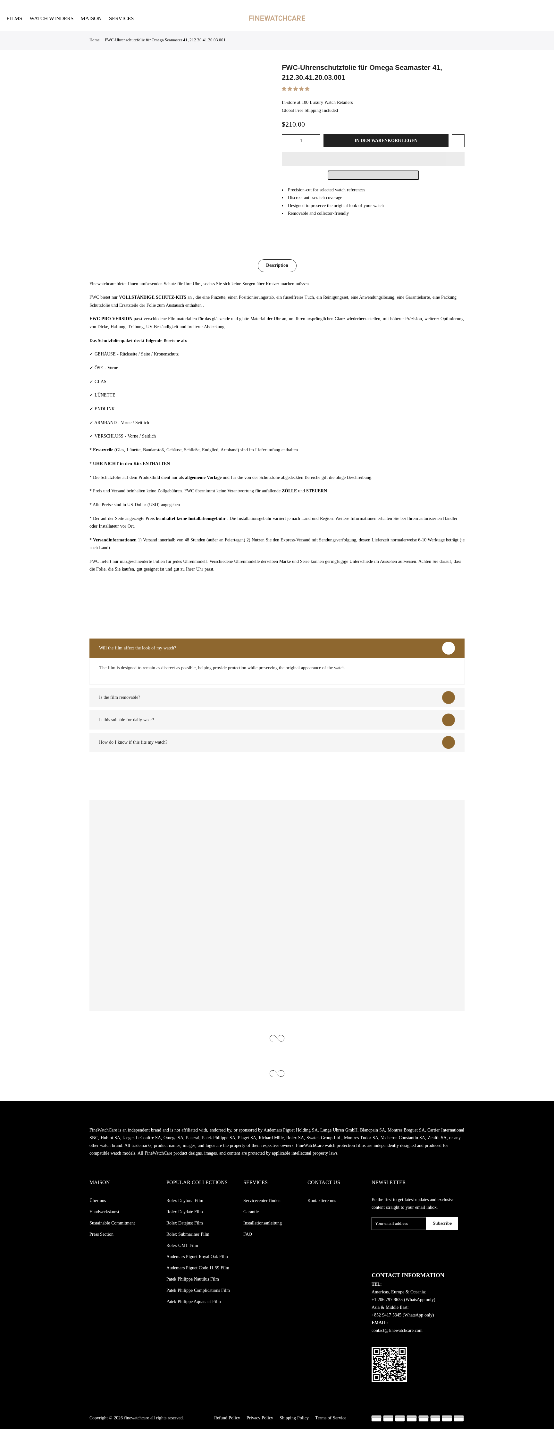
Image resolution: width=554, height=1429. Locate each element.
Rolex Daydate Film (184, 1211)
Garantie (251, 1211)
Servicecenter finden (262, 1200)
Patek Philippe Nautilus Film (192, 1279)
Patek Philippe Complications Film (198, 1290)
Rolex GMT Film (182, 1245)
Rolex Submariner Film (187, 1234)
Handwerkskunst (104, 1211)
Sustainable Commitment (112, 1223)
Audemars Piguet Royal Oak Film (197, 1256)
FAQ (247, 1234)
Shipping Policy (294, 1418)
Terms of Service (330, 1418)
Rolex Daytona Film (184, 1200)
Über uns (97, 1200)
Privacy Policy (260, 1418)
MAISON (91, 18)
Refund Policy (227, 1418)
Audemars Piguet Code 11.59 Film (197, 1268)
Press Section (101, 1234)
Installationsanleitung (262, 1223)
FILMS (14, 18)
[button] (296, 89)
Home (94, 40)
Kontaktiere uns (321, 1200)
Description (277, 265)
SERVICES (121, 18)
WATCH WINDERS (51, 18)
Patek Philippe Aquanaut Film (193, 1301)
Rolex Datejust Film (184, 1223)
